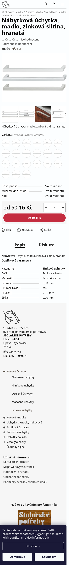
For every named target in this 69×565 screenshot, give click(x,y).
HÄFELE (16, 49)
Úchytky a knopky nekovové (24, 422)
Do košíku (34, 218)
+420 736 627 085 (17, 328)
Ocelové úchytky (22, 394)
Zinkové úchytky (54, 268)
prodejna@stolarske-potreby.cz (27, 332)
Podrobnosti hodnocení (17, 44)
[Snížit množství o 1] (46, 207)
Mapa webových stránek (18, 467)
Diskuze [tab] (46, 244)
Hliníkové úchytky (23, 385)
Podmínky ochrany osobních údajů (25, 482)
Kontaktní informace (16, 462)
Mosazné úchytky (23, 402)
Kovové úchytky (16, 371)
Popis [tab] (20, 244)
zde (47, 537)
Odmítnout (17, 557)
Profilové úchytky (18, 427)
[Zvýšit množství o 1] (62, 207)
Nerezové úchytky (23, 377)
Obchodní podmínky (16, 477)
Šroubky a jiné (16, 447)
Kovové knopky (16, 417)
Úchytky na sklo (17, 437)
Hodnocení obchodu (16, 472)
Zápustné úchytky (18, 432)
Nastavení (33, 546)
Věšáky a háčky (16, 442)
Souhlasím (49, 557)
